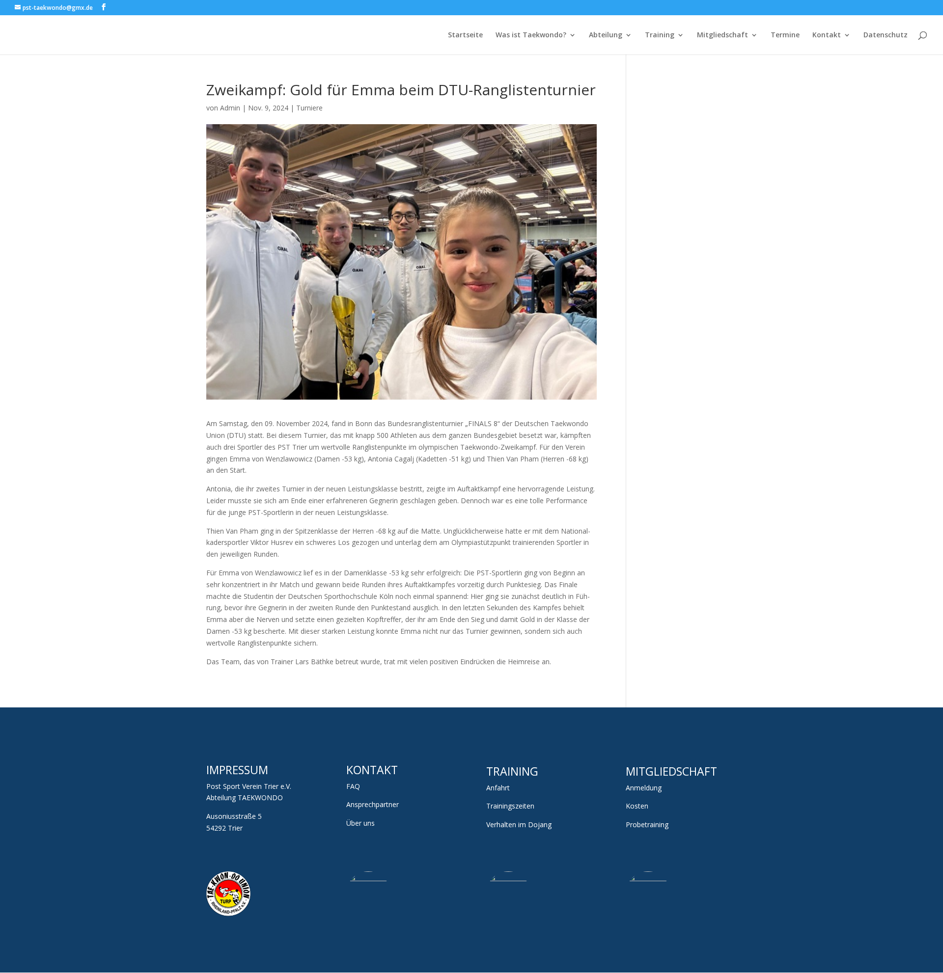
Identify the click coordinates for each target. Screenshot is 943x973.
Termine (785, 35)
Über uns (360, 823)
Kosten (637, 806)
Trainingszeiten (510, 806)
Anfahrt (498, 787)
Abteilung (605, 35)
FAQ (353, 786)
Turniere (309, 107)
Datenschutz (885, 35)
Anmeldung (644, 787)
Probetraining (647, 824)
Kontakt (826, 35)
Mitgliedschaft (722, 35)
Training (659, 35)
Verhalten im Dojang (519, 824)
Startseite (465, 35)
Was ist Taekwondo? (531, 35)
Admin (230, 107)
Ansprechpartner (372, 804)
